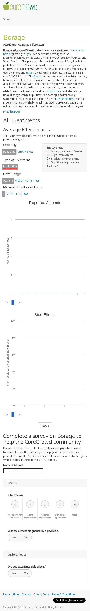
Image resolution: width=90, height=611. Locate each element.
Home (6, 594)
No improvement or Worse (15, 516)
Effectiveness (15, 495)
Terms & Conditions (63, 594)
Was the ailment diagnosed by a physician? (33, 531)
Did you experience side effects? (27, 566)
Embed (45, 425)
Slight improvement (30, 516)
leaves (30, 72)
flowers (37, 76)
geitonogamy (65, 98)
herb (5, 54)
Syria (29, 54)
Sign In (7, 19)
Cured (74, 515)
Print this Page (11, 111)
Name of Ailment (13, 465)
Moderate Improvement (45, 516)
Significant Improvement (60, 516)
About (16, 594)
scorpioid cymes (56, 91)
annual (80, 50)
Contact (26, 594)
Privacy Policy (41, 594)
